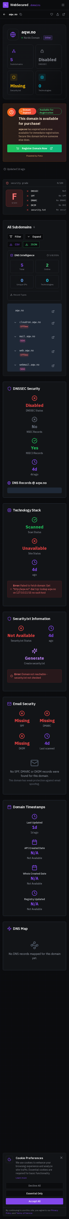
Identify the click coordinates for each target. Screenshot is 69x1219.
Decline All (34, 1185)
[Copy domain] (21, 14)
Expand (37, 236)
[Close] (61, 1157)
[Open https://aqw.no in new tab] (53, 311)
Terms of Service (24, 1213)
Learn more (21, 1177)
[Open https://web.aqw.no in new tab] (53, 351)
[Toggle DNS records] (15, 322)
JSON (34, 244)
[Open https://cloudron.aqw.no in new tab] (53, 323)
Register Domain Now (34, 148)
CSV (17, 244)
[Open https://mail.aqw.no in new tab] (53, 337)
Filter (18, 236)
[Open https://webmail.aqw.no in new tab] (53, 366)
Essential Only (34, 1193)
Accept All (35, 1201)
